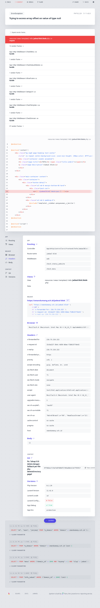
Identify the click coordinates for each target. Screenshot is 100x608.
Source (17, 593)
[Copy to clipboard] (88, 248)
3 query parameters (18, 566)
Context (8, 269)
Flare (65, 594)
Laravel (35, 593)
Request (8, 251)
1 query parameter (18, 535)
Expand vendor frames (18, 32)
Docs (26, 593)
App (6, 237)
